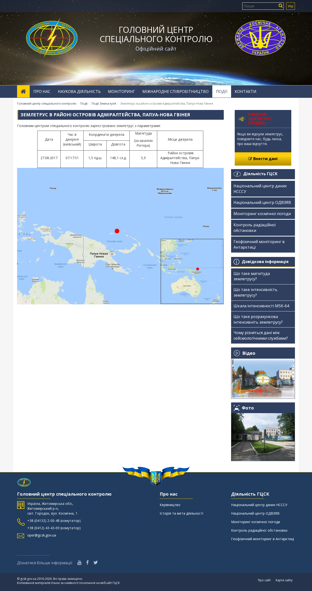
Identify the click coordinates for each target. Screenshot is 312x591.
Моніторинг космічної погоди (262, 213)
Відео (248, 353)
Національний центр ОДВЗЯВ (262, 202)
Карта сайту (284, 580)
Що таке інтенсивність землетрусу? (255, 292)
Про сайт (264, 580)
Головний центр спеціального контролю (156, 34)
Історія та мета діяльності (181, 513)
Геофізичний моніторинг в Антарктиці (259, 244)
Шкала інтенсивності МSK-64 (261, 306)
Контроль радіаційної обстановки (255, 227)
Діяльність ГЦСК (260, 173)
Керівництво (170, 504)
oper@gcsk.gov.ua (41, 535)
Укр (290, 6)
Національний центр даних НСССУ (260, 188)
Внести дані (265, 158)
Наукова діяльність (79, 91)
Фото (248, 408)
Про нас (41, 91)
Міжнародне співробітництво (175, 91)
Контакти (245, 91)
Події (221, 91)
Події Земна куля (104, 103)
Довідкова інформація (265, 261)
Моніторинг (121, 91)
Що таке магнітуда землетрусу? (252, 276)
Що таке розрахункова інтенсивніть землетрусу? (258, 319)
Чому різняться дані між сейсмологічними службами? (261, 335)
